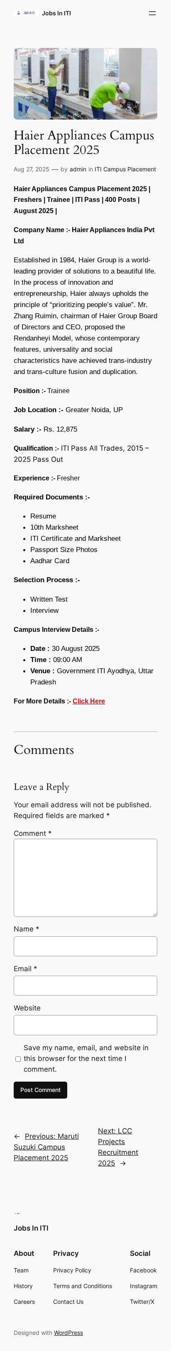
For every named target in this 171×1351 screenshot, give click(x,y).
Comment (33, 833)
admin (78, 169)
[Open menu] (152, 13)
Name (26, 929)
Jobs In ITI (56, 13)
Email (25, 969)
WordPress (68, 1332)
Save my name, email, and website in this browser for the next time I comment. (86, 1058)
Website (27, 1008)
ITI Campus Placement (125, 169)
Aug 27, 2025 (31, 169)
